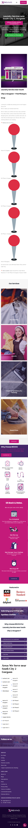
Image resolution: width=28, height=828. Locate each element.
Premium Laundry (5, 763)
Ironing (2, 758)
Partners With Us (5, 794)
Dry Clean (3, 755)
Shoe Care (3, 765)
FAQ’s (2, 781)
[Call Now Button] (25, 825)
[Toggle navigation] (16, 2)
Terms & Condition (5, 789)
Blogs (2, 776)
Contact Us (4, 784)
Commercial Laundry (6, 791)
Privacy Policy (4, 786)
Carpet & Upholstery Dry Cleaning (9, 767)
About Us (3, 774)
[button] (23, 2)
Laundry (3, 760)
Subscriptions (4, 779)
